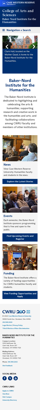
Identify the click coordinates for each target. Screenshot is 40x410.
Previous (7, 43)
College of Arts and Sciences (17, 13)
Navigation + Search (16, 30)
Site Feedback (7, 366)
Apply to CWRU (8, 391)
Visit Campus (7, 397)
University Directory (9, 400)
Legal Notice (7, 325)
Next (34, 43)
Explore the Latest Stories (20, 181)
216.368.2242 (13, 362)
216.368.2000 (7, 322)
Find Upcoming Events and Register (20, 237)
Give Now (5, 394)
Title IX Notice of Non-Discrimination (15, 328)
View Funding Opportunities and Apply (20, 295)
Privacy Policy (18, 325)
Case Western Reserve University (19, 316)
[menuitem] (20, 390)
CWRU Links (8, 387)
